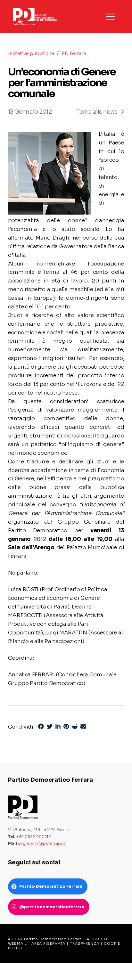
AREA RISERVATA (48, 943)
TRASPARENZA (84, 943)
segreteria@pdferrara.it (41, 843)
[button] (110, 17)
